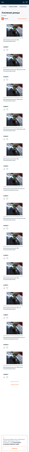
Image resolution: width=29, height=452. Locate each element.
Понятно (14, 448)
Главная (4, 6)
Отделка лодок (23, 6)
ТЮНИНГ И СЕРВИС (13, 6)
